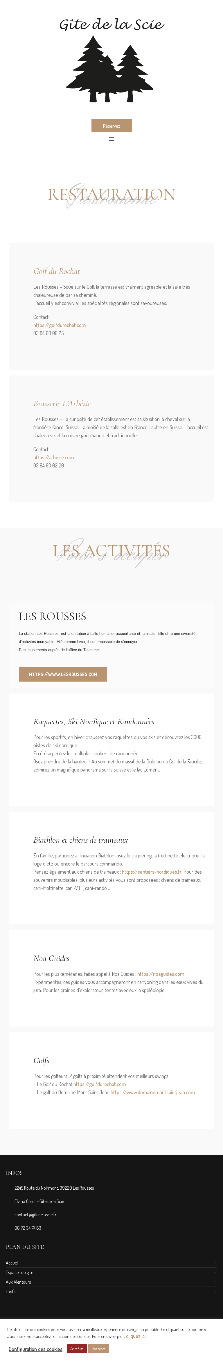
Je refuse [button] (76, 1348)
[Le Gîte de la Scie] (111, 59)
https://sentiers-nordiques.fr (151, 871)
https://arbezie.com (53, 457)
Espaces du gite (19, 1272)
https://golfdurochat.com (59, 325)
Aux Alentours (18, 1282)
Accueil (12, 1263)
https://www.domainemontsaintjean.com (153, 1092)
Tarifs (10, 1291)
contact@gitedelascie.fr (35, 1215)
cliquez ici (135, 1336)
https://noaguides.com (160, 974)
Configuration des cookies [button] (35, 1349)
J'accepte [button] (98, 1348)
